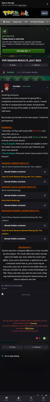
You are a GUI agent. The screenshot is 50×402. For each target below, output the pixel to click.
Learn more (4, 4)
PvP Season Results (30, 72)
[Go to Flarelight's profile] (4, 72)
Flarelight (16, 86)
